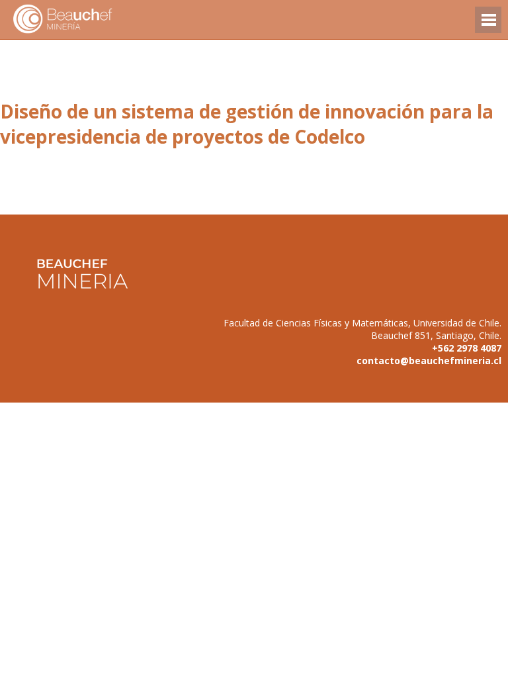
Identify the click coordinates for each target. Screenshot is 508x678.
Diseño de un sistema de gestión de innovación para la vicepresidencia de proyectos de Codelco (246, 124)
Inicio (86, 19)
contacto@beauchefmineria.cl (429, 360)
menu (488, 26)
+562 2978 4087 (466, 348)
